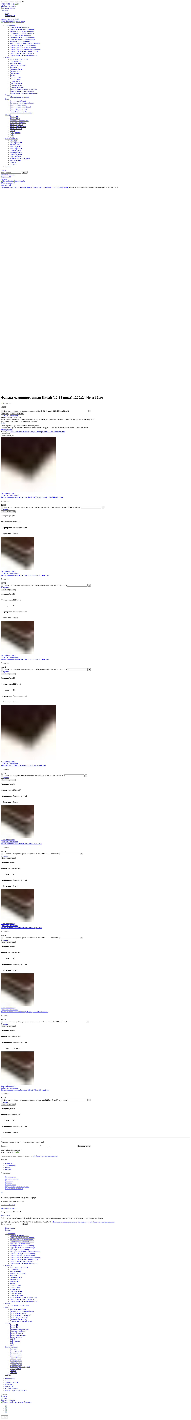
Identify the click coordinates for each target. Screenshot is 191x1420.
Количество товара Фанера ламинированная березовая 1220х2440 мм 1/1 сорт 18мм (35, 669)
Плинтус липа (15, 79)
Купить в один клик (17, 413)
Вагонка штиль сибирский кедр (22, 103)
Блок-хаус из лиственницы (20, 41)
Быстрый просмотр (8, 493)
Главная (4, 187)
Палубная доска (16, 83)
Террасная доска (16, 85)
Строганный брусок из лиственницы (24, 51)
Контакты (4, 10)
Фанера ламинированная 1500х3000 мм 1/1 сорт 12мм (21, 928)
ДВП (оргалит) (15, 133)
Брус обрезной (15, 63)
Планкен (13, 162)
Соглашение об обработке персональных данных (96, 1222)
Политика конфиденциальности (65, 1222)
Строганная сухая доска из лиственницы (25, 49)
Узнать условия (6, 430)
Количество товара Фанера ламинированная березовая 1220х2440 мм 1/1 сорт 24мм (35, 1100)
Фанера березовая (16, 125)
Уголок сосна (15, 81)
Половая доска (15, 151)
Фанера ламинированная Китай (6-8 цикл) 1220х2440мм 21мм (24, 1012)
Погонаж (13, 164)
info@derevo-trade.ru (8, 6)
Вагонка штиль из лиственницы (22, 31)
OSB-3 (12, 131)
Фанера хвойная (16, 129)
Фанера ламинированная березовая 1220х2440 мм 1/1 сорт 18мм (25, 659)
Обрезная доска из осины (19, 97)
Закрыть (4, 1396)
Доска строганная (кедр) (19, 109)
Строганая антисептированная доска (23, 55)
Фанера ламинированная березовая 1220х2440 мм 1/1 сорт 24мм (25, 1090)
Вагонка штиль (15, 71)
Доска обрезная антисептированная (23, 89)
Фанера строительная (18, 127)
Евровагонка (14, 73)
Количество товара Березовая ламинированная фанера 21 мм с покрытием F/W (33, 775)
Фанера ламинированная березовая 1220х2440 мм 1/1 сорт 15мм (25, 575)
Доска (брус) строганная (19, 59)
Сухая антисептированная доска (22, 53)
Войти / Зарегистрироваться (16, 1390)
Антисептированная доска (20, 158)
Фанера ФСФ (15, 119)
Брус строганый (16, 143)
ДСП (11, 135)
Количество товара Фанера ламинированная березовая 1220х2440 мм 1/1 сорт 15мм (35, 585)
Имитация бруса (16, 69)
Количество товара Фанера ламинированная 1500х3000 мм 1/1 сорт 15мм (31, 854)
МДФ (12, 137)
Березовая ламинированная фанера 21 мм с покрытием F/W (23, 765)
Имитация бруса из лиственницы (22, 37)
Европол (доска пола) (18, 65)
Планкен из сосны (17, 87)
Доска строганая (16, 149)
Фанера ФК (14, 117)
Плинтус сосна (15, 77)
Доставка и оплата (8, 8)
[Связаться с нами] (4, 1417)
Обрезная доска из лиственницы (22, 33)
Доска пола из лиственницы (20, 35)
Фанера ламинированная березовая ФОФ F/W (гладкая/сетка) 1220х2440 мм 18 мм (32, 497)
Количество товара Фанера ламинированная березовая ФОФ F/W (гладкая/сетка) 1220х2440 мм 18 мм (42, 507)
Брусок (12, 75)
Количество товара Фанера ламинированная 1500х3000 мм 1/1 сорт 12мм (31, 938)
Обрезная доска (15, 61)
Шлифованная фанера (18, 123)
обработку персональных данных (45, 1156)
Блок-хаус (13, 67)
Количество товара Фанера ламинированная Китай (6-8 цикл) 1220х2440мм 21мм (34, 1022)
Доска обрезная (15, 147)
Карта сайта (5, 1215)
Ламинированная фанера (19, 121)
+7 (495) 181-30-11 (8, 4)
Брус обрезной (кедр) (18, 101)
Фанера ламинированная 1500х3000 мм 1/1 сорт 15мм (21, 844)
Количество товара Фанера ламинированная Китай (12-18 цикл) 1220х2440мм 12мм (35, 411)
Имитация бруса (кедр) (18, 111)
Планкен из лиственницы (19, 27)
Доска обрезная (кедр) (18, 105)
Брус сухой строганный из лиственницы (25, 43)
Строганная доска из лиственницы (23, 47)
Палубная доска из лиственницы (22, 29)
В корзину (5, 413)
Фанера (10, 187)
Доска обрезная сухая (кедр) (20, 107)
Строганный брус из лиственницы (23, 45)
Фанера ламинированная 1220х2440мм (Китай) (51, 187)
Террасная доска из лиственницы (22, 39)
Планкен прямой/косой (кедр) (21, 113)
